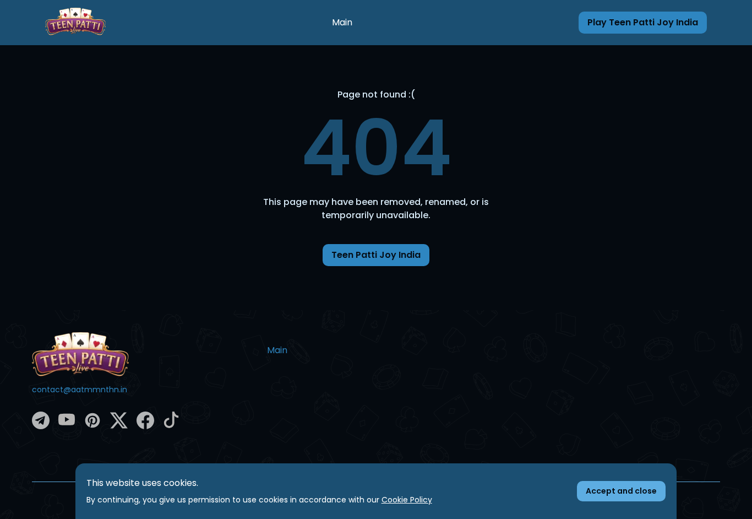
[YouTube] (66, 425)
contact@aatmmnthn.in (79, 389)
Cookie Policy (407, 499)
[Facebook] (145, 426)
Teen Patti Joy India (376, 254)
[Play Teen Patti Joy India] (75, 22)
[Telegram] (41, 426)
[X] (119, 426)
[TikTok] (171, 425)
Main (342, 22)
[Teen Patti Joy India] (141, 354)
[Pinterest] (92, 426)
